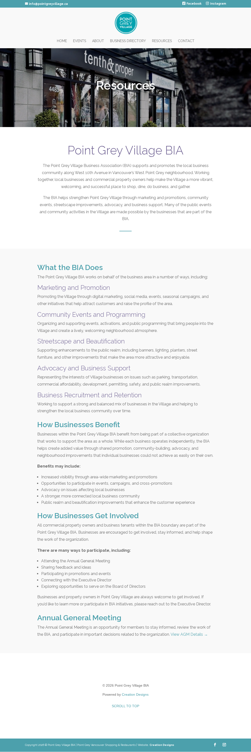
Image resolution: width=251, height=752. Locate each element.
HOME (62, 41)
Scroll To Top (125, 706)
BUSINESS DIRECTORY (128, 41)
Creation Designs (135, 694)
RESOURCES (162, 41)
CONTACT (186, 41)
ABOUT (98, 41)
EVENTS (79, 41)
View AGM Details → (189, 634)
